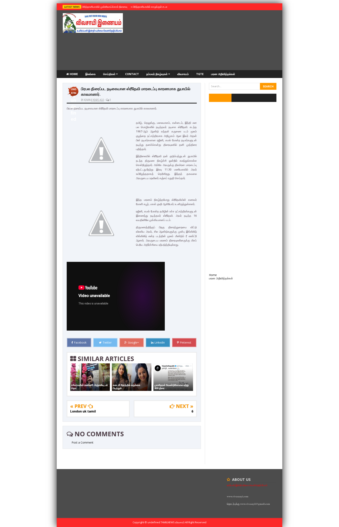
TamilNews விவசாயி (173, 522)
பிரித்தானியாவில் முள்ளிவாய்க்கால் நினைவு (104, 6)
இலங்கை (90, 74)
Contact (132, 74)
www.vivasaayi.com (237, 496)
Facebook (80, 342)
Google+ (133, 342)
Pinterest (185, 342)
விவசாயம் (183, 74)
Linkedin (159, 342)
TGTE (200, 74)
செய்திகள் (109, 74)
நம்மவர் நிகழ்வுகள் (157, 74)
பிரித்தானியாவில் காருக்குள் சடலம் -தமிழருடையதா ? (159, 6)
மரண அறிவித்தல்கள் (223, 74)
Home (73, 74)
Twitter (107, 342)
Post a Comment (82, 442)
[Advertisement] (205, 40)
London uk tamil (83, 411)
